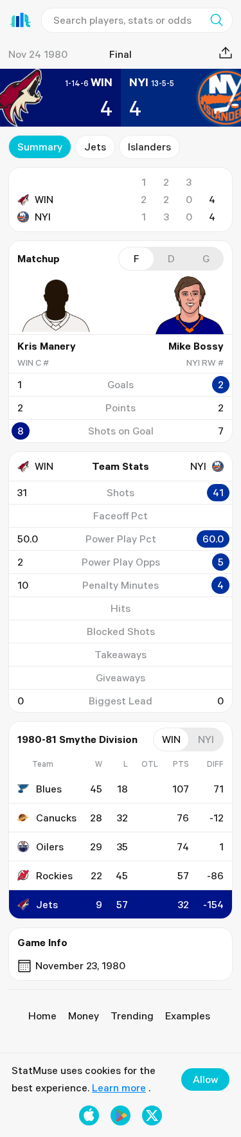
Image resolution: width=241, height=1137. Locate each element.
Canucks (56, 817)
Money (83, 1015)
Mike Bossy (196, 346)
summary (39, 146)
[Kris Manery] (55, 305)
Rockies (54, 875)
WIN (44, 199)
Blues (49, 789)
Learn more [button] (119, 1087)
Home (42, 1015)
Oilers (50, 846)
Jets (95, 146)
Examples (187, 1015)
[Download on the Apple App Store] (89, 1115)
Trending (132, 1015)
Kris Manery (46, 346)
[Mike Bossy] (185, 305)
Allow (205, 1079)
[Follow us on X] (152, 1115)
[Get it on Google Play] (120, 1115)
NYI (43, 217)
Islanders (149, 146)
